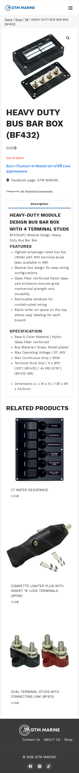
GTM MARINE (45, 757)
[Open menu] (70, 7)
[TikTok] (48, 766)
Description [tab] (39, 204)
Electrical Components (39, 191)
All (22, 191)
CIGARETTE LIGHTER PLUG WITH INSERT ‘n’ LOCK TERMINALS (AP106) (37, 591)
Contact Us (31, 740)
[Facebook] (30, 766)
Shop (68, 740)
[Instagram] (39, 766)
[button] (67, 38)
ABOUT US (52, 740)
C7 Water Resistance (29, 490)
